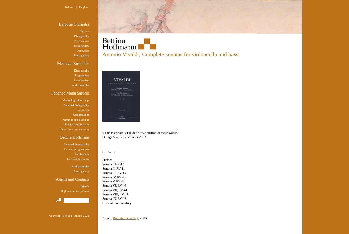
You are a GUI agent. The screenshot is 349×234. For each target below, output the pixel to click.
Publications (82, 154)
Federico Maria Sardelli (70, 93)
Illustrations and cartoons (74, 129)
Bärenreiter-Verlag (125, 218)
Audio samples (80, 85)
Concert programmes (76, 149)
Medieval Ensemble (73, 63)
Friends (84, 186)
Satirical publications (77, 124)
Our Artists (83, 50)
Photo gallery (81, 55)
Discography (81, 36)
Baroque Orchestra (74, 24)
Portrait (84, 31)
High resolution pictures (75, 191)
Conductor (83, 109)
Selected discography (76, 105)
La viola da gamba (78, 158)
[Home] (131, 42)
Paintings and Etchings (75, 119)
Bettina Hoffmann (74, 137)
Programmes (81, 40)
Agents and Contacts (72, 179)
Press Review (81, 45)
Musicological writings (75, 100)
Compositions (81, 114)
